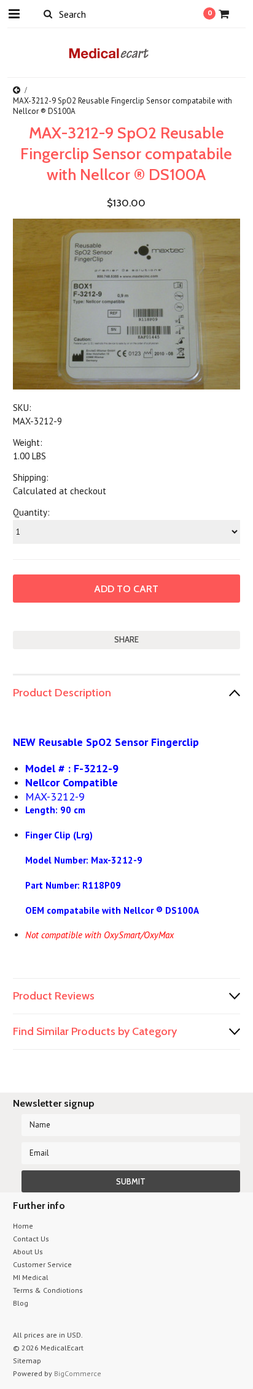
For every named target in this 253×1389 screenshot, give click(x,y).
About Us (28, 1251)
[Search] (48, 13)
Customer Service (42, 1264)
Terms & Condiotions (48, 1290)
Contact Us (31, 1238)
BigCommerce (77, 1373)
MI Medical (31, 1277)
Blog (20, 1303)
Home (23, 1225)
